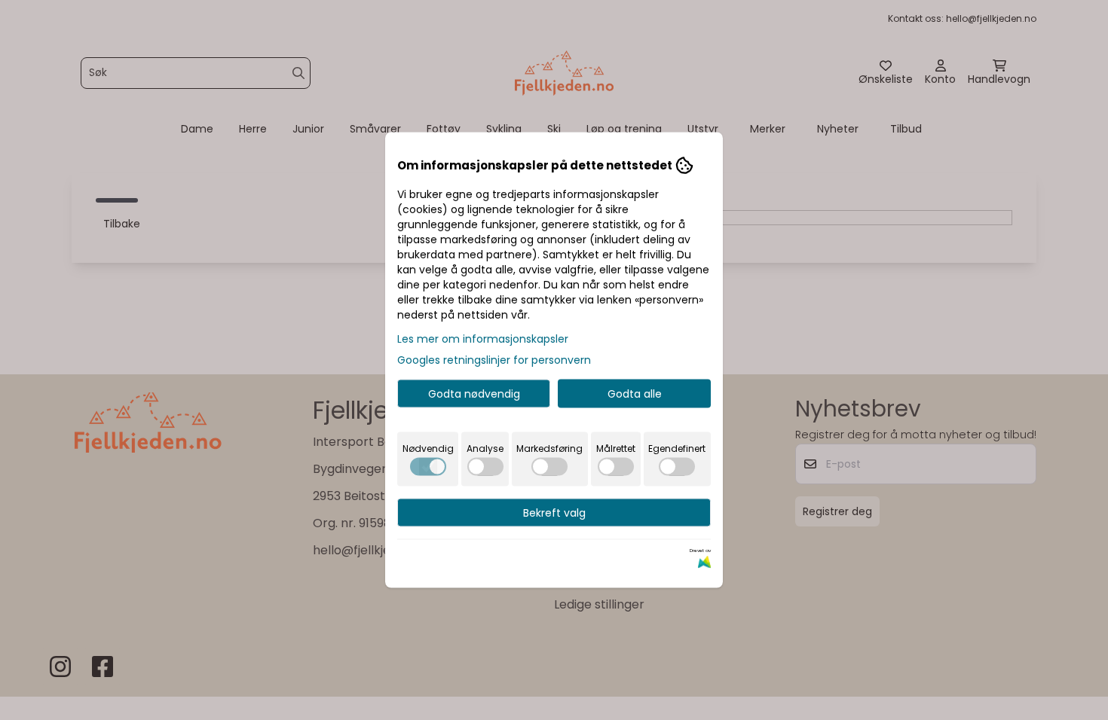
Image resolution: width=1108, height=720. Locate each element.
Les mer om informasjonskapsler (482, 338)
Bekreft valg (554, 512)
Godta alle (635, 393)
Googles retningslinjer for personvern (494, 360)
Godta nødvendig (474, 393)
